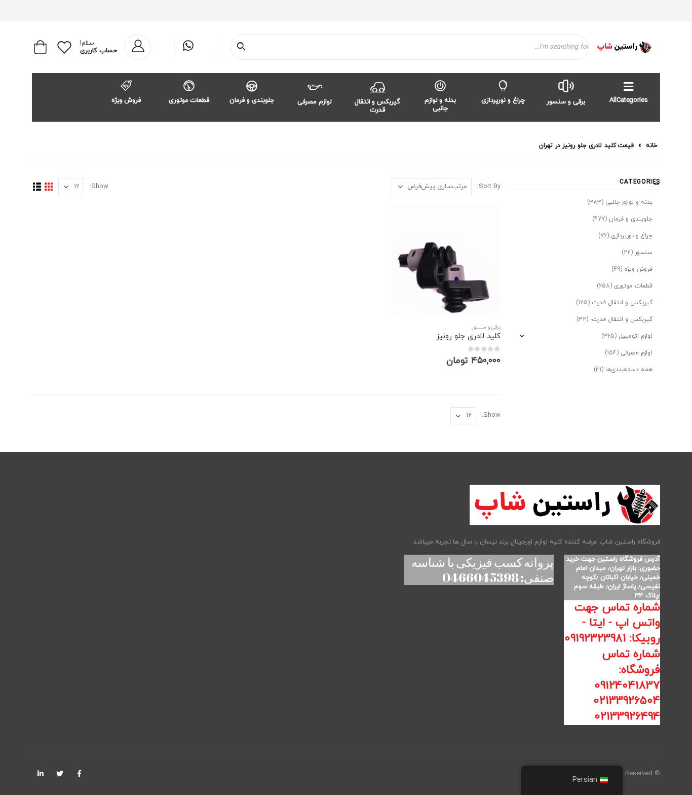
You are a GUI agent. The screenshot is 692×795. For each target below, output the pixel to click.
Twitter (59, 773)
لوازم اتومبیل (635, 336)
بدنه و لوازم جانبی (440, 104)
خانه (652, 145)
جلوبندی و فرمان (251, 100)
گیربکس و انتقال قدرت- (621, 319)
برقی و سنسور (566, 101)
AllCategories (628, 100)
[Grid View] (48, 187)
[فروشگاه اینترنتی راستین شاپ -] (624, 47)
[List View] (37, 187)
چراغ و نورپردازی (503, 100)
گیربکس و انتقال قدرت (378, 106)
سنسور (643, 252)
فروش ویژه (126, 100)
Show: (99, 186)
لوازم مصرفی (314, 101)
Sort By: (489, 186)
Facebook (79, 773)
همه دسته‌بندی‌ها (628, 370)
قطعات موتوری (189, 100)
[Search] (243, 47)
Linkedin (40, 773)
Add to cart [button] (408, 222)
